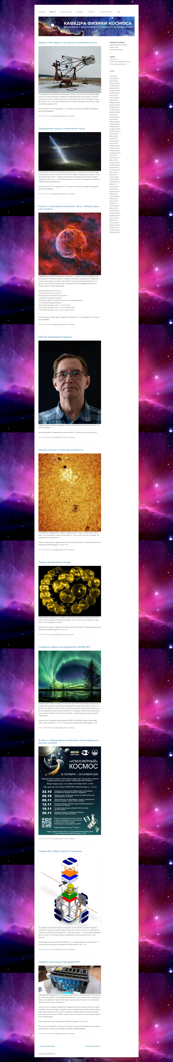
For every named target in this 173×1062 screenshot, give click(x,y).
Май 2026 (112, 76)
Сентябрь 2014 (114, 215)
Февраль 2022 (114, 146)
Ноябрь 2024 (114, 107)
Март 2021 (113, 160)
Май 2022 (112, 138)
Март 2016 (113, 198)
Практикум (79, 12)
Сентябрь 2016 (114, 191)
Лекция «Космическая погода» (54, 562)
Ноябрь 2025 (114, 88)
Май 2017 (112, 184)
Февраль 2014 (114, 225)
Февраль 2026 (114, 83)
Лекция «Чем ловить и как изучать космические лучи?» (68, 42)
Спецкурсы (91, 12)
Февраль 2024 (114, 122)
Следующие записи (93, 1046)
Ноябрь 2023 (114, 126)
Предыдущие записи (46, 1046)
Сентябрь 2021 (114, 153)
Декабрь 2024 (114, 105)
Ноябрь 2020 (114, 167)
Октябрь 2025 (114, 90)
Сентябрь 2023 (114, 131)
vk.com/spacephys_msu (119, 64)
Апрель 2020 (113, 177)
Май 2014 (112, 220)
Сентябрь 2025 (114, 93)
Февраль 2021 (114, 162)
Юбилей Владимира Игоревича (55, 336)
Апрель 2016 (113, 196)
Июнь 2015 (113, 201)
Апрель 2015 (113, 206)
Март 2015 (113, 208)
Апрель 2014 (113, 222)
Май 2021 (112, 155)
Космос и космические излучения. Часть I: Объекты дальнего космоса (69, 207)
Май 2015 (112, 203)
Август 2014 (113, 218)
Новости (52, 12)
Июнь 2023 (113, 134)
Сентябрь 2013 (114, 232)
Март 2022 (113, 143)
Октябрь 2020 (114, 170)
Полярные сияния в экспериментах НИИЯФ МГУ (64, 646)
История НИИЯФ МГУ (105, 12)
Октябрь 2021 (114, 150)
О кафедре (41, 12)
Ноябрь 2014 (114, 210)
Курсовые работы (65, 12)
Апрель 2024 (113, 117)
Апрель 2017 (113, 186)
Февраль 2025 (114, 102)
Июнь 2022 (113, 136)
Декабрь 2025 (114, 85)
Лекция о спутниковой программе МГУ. (59, 961)
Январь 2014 (113, 227)
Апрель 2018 (113, 179)
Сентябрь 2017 (114, 182)
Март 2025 (113, 100)
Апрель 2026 (113, 78)
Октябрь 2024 (114, 109)
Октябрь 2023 (114, 129)
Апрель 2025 (113, 97)
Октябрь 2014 (114, 213)
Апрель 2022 (113, 141)
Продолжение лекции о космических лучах (61, 128)
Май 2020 (112, 174)
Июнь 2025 (113, 95)
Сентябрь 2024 (114, 112)
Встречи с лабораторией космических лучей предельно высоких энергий (68, 741)
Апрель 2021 (113, 158)
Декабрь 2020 (114, 165)
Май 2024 (112, 114)
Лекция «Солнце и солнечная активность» (61, 449)
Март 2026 (113, 81)
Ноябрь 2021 (114, 148)
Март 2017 (113, 189)
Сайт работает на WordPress (46, 1053)
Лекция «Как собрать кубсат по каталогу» (60, 851)
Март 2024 (113, 119)
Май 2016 (112, 194)
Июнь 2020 (113, 172)
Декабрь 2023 (114, 124)
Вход (118, 12)
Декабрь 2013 (114, 230)
